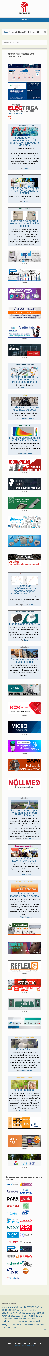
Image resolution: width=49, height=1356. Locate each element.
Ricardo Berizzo (26, 454)
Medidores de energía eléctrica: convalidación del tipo (24, 223)
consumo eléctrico (23, 1310)
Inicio (6, 32)
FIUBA (31, 605)
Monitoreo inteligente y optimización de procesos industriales (24, 379)
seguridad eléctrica (15, 1324)
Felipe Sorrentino (26, 917)
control (33, 1310)
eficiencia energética (14, 1312)
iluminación (36, 1315)
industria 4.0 (17, 1318)
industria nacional (13, 1321)
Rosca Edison (24, 1049)
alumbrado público (11, 1307)
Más (45, 1330)
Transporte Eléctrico (26, 418)
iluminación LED (7, 1318)
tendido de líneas (9, 1327)
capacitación (9, 1309)
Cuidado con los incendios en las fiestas (24, 895)
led (41, 1321)
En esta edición (15, 114)
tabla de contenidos (36, 1325)
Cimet (26, 678)
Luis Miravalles (26, 1070)
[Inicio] (24, 8)
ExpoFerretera (26, 874)
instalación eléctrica (32, 1321)
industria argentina (29, 1318)
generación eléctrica (20, 1316)
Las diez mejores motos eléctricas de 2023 (24, 408)
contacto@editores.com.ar (24, 1346)
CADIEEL (26, 202)
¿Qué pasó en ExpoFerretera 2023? (24, 859)
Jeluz (26, 640)
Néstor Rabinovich (26, 1111)
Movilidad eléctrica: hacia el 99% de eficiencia (24, 439)
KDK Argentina (26, 388)
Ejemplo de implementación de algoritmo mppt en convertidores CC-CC (24, 589)
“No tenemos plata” (24, 1089)
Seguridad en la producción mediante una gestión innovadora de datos (24, 141)
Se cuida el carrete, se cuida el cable (24, 660)
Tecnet (26, 169)
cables (42, 1307)
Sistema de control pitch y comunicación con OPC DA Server (24, 813)
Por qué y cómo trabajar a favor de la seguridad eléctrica (24, 190)
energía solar (30, 1313)
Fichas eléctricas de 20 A (24, 623)
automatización (30, 1307)
